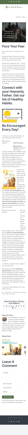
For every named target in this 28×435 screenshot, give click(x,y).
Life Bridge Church (13, 153)
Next (23, 17)
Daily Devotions (8, 292)
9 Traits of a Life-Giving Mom (13, 190)
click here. (11, 265)
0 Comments (12, 293)
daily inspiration (16, 292)
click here (18, 137)
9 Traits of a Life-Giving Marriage (14, 232)
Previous (19, 17)
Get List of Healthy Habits (9, 120)
